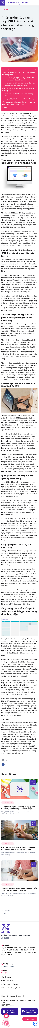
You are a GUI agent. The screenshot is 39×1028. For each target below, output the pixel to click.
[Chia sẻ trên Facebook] (3, 764)
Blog (6, 914)
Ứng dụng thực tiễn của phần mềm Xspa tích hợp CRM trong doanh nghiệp (18, 103)
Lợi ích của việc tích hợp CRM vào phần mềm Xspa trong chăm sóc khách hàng (20, 84)
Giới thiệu (7, 911)
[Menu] (36, 2)
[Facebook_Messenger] (6, 1015)
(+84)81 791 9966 (7, 966)
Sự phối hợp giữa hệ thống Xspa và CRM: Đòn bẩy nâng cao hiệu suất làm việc (20, 79)
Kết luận (5, 108)
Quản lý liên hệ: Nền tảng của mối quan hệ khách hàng (19, 95)
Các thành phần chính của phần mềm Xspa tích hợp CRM (18, 89)
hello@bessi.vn (6, 973)
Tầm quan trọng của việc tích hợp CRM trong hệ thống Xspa (18, 74)
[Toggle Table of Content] (34, 69)
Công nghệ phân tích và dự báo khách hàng (19, 99)
